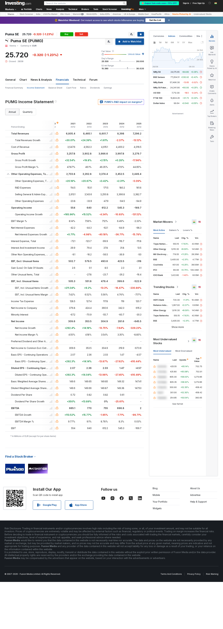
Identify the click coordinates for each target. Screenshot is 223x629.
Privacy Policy (194, 574)
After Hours (65, 14)
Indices (171, 36)
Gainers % (174, 230)
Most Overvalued (183, 351)
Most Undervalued (162, 351)
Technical (79, 79)
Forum (93, 79)
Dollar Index (159, 103)
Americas (117, 14)
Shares (11, 14)
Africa (166, 14)
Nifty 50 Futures (160, 87)
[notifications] (210, 3)
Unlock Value (134, 54)
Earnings (108, 88)
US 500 (156, 93)
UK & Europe (129, 14)
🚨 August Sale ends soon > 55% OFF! (159, 3)
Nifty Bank (158, 82)
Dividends (95, 88)
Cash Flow (71, 88)
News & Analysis (41, 79)
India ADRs (105, 14)
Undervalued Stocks (203, 14)
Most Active (159, 230)
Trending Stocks (163, 287)
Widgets (157, 508)
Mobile (156, 495)
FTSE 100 (157, 98)
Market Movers (163, 221)
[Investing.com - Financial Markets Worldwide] (18, 3)
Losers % (187, 230)
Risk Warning (212, 574)
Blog (155, 488)
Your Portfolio (160, 501)
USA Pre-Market (50, 14)
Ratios (83, 88)
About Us (195, 488)
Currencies (158, 36)
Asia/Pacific (156, 14)
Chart (23, 79)
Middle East (143, 14)
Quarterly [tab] (28, 111)
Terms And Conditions (171, 574)
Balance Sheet (55, 88)
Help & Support (198, 501)
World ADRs (91, 14)
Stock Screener (110, 9)
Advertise (195, 495)
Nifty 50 (157, 72)
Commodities (185, 36)
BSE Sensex (159, 77)
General (10, 79)
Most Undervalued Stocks (165, 341)
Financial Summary (14, 88)
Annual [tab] (12, 111)
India (38, 14)
